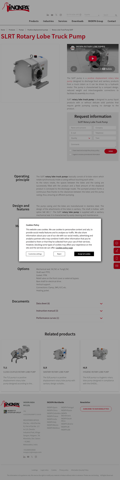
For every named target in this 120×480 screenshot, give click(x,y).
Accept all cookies (84, 254)
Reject (59, 254)
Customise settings (35, 254)
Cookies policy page (64, 247)
